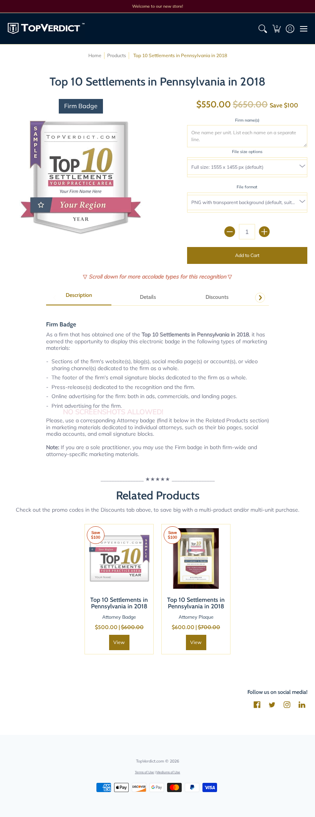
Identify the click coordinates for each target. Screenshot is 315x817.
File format (247, 186)
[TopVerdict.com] (46, 28)
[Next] (260, 297)
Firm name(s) (247, 120)
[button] (276, 28)
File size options (247, 151)
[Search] (263, 28)
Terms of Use (144, 772)
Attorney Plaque (196, 617)
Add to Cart (247, 255)
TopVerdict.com (150, 761)
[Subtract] (229, 231)
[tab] (78, 297)
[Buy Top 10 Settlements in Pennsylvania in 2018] (119, 558)
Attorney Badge (119, 617)
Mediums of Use (168, 772)
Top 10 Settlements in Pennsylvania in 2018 (119, 603)
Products (116, 55)
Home (94, 55)
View (119, 642)
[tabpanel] (157, 385)
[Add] (264, 231)
